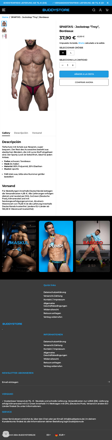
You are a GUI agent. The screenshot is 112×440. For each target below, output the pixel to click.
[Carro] (107, 10)
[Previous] (13, 75)
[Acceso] (100, 10)
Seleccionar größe (71, 47)
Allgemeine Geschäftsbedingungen (55, 304)
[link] (56, 324)
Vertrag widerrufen (53, 317)
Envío (81, 43)
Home (5, 17)
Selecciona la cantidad (73, 60)
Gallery (6, 132)
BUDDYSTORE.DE (27, 435)
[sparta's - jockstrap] (32, 75)
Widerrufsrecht (51, 309)
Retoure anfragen (52, 313)
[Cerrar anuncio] (107, 3)
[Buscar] (94, 10)
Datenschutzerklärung (55, 292)
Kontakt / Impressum (54, 299)
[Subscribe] (109, 382)
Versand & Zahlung (53, 296)
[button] (3, 10)
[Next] (50, 75)
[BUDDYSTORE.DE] (56, 10)
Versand (37, 132)
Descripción (21, 132)
